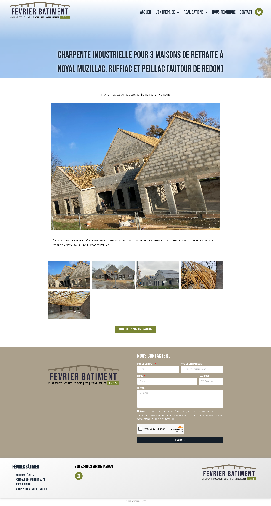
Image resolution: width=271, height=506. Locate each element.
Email (140, 376)
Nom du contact (145, 364)
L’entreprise (165, 12)
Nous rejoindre (224, 12)
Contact (246, 12)
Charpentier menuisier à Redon (32, 489)
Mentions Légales (25, 475)
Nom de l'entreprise (191, 364)
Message (141, 388)
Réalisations (193, 12)
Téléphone (204, 376)
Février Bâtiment (26, 467)
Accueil (145, 12)
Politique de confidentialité (30, 480)
